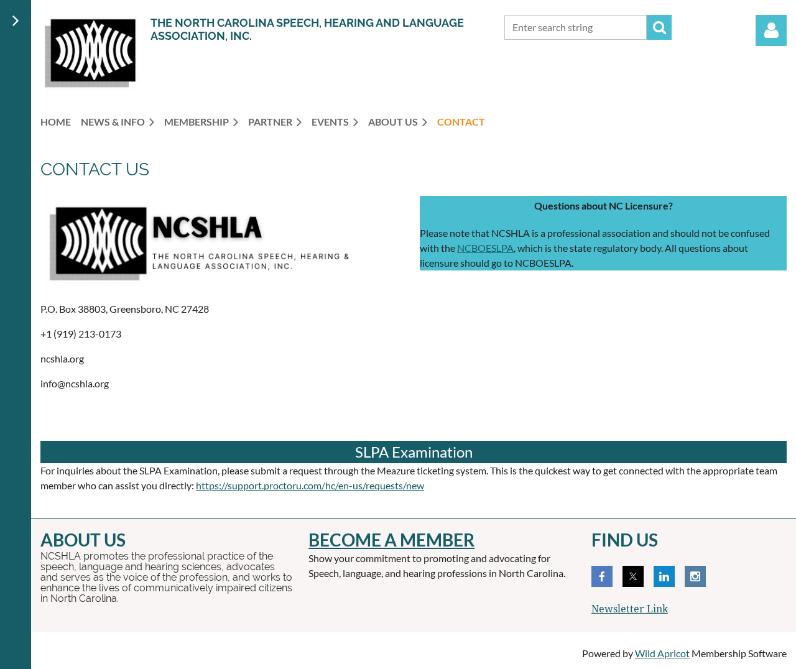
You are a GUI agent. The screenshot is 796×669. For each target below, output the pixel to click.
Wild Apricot (662, 653)
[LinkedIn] (664, 576)
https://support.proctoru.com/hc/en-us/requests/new (310, 485)
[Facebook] (602, 576)
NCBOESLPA (485, 248)
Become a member (391, 539)
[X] (633, 576)
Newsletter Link (629, 609)
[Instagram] (695, 576)
